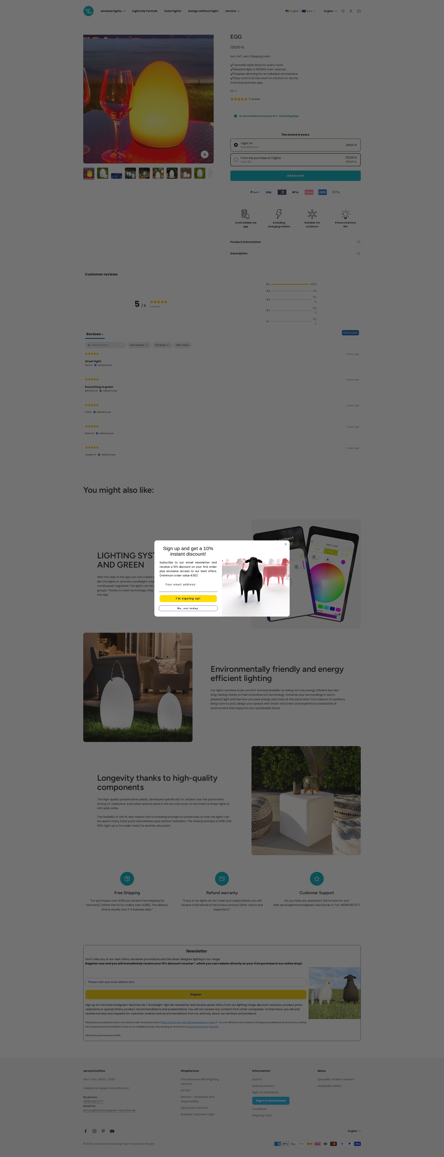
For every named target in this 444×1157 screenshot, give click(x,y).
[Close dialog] (286, 544)
